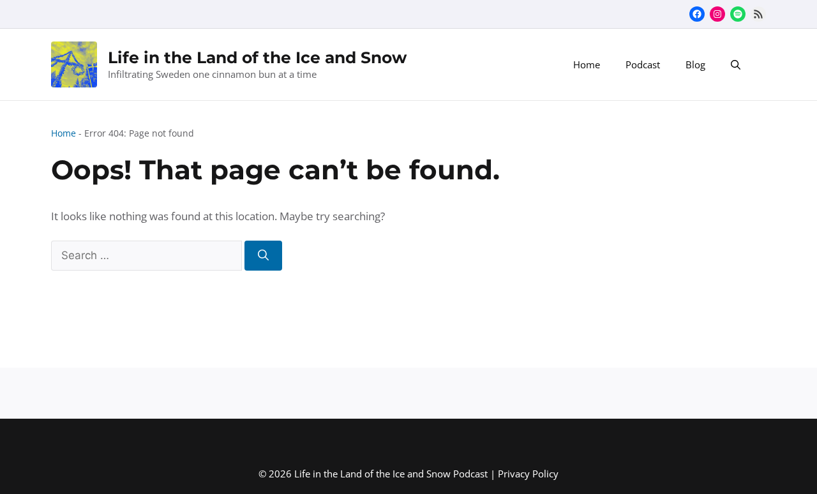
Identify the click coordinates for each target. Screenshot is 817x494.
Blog (695, 64)
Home (586, 64)
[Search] (263, 256)
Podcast (643, 64)
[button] (735, 64)
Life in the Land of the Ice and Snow (257, 57)
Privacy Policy (528, 473)
